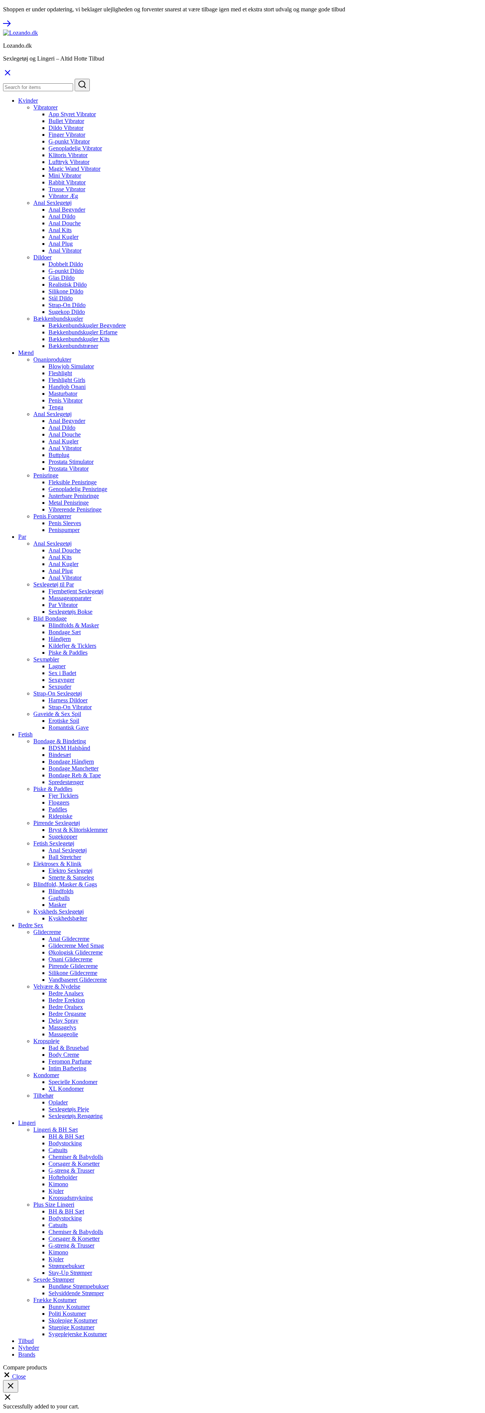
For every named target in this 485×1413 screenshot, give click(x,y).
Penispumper (64, 530)
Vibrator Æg (63, 196)
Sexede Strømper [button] (53, 1279)
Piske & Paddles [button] (52, 789)
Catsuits (57, 1150)
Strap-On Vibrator (70, 707)
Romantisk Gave (68, 727)
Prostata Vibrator (68, 468)
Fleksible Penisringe (72, 482)
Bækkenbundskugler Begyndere (87, 325)
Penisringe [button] (45, 475)
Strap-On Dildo (67, 305)
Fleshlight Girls (66, 380)
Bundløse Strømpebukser (78, 1286)
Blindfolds (61, 891)
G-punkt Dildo (66, 271)
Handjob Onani (67, 387)
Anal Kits (60, 230)
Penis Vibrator (65, 400)
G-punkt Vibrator (69, 141)
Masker (57, 904)
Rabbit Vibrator (67, 182)
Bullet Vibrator (66, 121)
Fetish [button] (25, 734)
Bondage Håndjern (71, 761)
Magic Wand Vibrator (74, 168)
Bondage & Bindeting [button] (59, 741)
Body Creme (63, 1054)
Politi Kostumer (67, 1313)
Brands (26, 1354)
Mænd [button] (26, 352)
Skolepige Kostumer (72, 1320)
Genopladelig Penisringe (77, 489)
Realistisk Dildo (67, 284)
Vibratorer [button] (45, 107)
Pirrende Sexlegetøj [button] (56, 823)
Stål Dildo (60, 298)
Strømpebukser (66, 1266)
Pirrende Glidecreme (73, 966)
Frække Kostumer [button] (55, 1300)
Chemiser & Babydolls (75, 1157)
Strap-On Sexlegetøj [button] (57, 693)
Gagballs (59, 898)
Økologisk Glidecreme (75, 952)
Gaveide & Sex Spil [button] (57, 714)
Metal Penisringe (68, 502)
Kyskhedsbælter (67, 918)
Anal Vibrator (64, 250)
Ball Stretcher (64, 857)
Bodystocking (65, 1143)
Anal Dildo (61, 216)
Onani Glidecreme (70, 959)
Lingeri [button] (27, 1123)
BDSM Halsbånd (69, 748)
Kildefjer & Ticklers (72, 646)
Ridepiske (60, 816)
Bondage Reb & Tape (74, 775)
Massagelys (62, 1027)
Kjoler (56, 1191)
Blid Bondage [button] (50, 618)
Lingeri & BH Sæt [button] (55, 1129)
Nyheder (28, 1347)
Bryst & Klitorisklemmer (78, 830)
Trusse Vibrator (66, 189)
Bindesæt (59, 755)
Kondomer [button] (46, 1075)
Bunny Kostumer (69, 1307)
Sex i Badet (62, 673)
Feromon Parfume (70, 1061)
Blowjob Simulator (71, 366)
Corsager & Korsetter (74, 1163)
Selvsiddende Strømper (76, 1293)
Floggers (58, 802)
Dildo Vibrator (65, 128)
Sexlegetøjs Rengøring (75, 1116)
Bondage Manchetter (73, 768)
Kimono (58, 1184)
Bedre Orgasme (67, 1014)
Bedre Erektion (66, 1000)
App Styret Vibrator (72, 114)
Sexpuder (59, 686)
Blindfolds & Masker (73, 625)
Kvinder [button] (28, 100)
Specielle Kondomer (72, 1082)
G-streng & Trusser (71, 1170)
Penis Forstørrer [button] (52, 516)
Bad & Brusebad (68, 1048)
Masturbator (62, 393)
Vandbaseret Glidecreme (77, 979)
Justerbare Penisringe (73, 496)
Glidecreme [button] (47, 932)
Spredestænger (66, 782)
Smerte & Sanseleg (71, 877)
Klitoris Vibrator (68, 155)
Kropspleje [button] (46, 1041)
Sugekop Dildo (66, 312)
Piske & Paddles (68, 652)
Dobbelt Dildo (65, 264)
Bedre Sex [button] (30, 925)
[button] (14, 1376)
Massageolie (63, 1034)
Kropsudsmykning (70, 1198)
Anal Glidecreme (68, 939)
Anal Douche (64, 223)
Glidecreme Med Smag (76, 945)
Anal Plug (60, 243)
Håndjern (59, 639)
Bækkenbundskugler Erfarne (82, 332)
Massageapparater (69, 598)
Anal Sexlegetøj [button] (52, 203)
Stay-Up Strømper (70, 1273)
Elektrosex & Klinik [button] (57, 864)
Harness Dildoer (68, 700)
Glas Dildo (61, 277)
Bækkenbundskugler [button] (58, 318)
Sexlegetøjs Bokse (70, 611)
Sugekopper (62, 836)
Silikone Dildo (65, 291)
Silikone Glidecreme (72, 973)
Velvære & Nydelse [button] (56, 986)
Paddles (57, 809)
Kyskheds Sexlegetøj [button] (58, 911)
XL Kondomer (66, 1088)
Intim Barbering (67, 1068)
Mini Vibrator (64, 175)
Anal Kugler (63, 237)
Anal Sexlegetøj (67, 850)
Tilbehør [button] (43, 1095)
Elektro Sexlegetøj (70, 870)
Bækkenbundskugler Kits (79, 339)
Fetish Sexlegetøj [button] (53, 843)
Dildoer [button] (42, 257)
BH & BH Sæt (66, 1136)
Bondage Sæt (64, 632)
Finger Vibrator (66, 134)
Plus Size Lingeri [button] (53, 1204)
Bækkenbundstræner (73, 346)
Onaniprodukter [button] (52, 359)
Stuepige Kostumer (71, 1327)
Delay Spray (63, 1020)
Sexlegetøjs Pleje (68, 1109)
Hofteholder (62, 1177)
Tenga (55, 407)
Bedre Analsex (66, 993)
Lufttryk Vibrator (68, 162)
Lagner (57, 666)
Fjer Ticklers (63, 795)
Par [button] (22, 536)
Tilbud (26, 1341)
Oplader (58, 1102)
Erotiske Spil (63, 720)
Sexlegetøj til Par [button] (53, 584)
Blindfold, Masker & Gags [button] (65, 884)
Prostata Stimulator (71, 462)
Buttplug (58, 455)
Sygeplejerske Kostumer (77, 1334)
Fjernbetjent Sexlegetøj (75, 591)
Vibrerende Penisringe (75, 509)
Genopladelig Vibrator (75, 148)
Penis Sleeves (64, 523)
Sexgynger (61, 680)
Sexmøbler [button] (46, 659)
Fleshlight (60, 373)
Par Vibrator (63, 605)
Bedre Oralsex (65, 1007)
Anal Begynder (66, 209)
